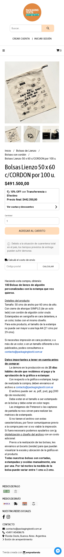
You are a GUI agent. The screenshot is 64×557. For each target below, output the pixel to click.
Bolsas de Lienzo (26, 150)
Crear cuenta (21, 38)
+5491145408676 (14, 532)
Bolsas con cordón (16, 154)
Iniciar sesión (43, 38)
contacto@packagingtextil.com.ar (23, 528)
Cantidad (8, 216)
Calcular (48, 266)
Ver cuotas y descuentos (20, 207)
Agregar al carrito (32, 230)
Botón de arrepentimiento (18, 539)
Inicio (8, 150)
